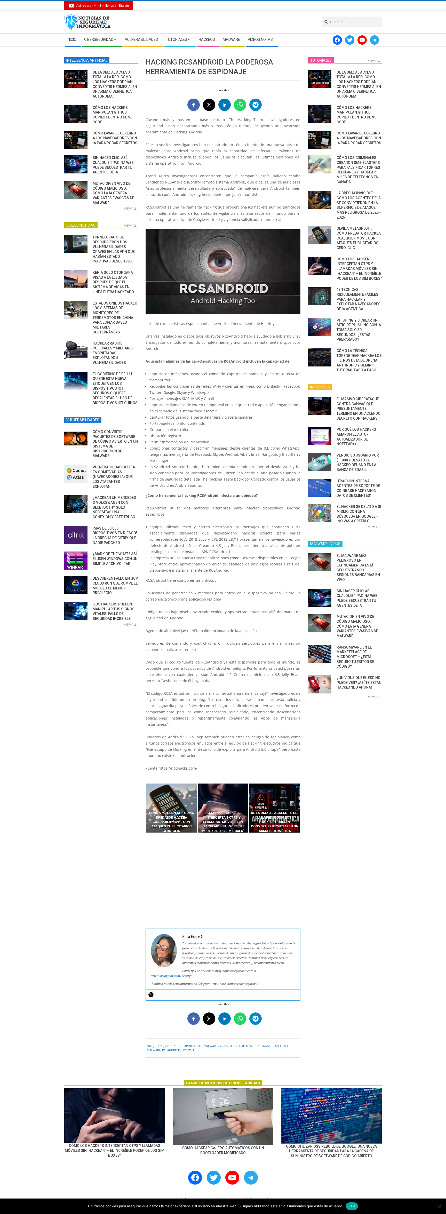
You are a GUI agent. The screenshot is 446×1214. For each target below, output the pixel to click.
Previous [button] (141, 808)
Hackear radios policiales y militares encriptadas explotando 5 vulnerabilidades (113, 353)
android (281, 1046)
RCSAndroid (171, 1050)
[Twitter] (151, 994)
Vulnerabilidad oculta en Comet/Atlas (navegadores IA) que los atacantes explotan (114, 477)
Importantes (192, 1046)
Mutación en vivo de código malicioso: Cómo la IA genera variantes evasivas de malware (113, 193)
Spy (184, 1050)
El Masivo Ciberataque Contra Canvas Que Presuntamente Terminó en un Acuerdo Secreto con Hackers (358, 408)
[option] (171, 808)
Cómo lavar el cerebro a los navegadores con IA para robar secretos (115, 138)
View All (130, 208)
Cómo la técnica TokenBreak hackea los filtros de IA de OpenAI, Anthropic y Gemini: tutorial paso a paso (359, 360)
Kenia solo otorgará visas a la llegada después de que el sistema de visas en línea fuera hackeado (113, 282)
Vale (351, 1206)
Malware (154, 1050)
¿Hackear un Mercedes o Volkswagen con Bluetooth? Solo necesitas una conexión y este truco (114, 507)
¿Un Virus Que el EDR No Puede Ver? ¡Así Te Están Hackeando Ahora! (359, 682)
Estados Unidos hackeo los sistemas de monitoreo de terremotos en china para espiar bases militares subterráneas (115, 317)
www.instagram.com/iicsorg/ (171, 976)
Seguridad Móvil (242, 1046)
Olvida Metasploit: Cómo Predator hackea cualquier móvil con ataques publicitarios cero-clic (359, 238)
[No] (439, 1206)
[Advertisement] (223, 881)
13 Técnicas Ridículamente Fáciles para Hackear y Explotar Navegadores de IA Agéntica (358, 299)
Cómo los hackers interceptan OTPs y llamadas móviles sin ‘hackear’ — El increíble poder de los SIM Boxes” (359, 269)
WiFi (191, 1050)
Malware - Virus (216, 1046)
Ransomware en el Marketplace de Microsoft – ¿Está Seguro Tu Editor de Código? (355, 657)
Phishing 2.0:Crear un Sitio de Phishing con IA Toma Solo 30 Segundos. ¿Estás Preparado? (359, 330)
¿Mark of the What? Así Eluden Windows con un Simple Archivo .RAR (115, 558)
